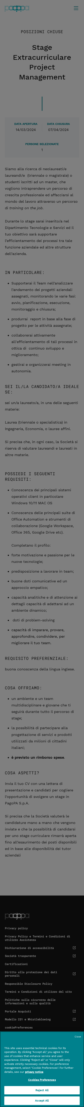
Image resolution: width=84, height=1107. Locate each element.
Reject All (42, 1090)
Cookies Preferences (42, 1079)
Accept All (42, 1100)
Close (78, 1036)
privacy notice (34, 1071)
